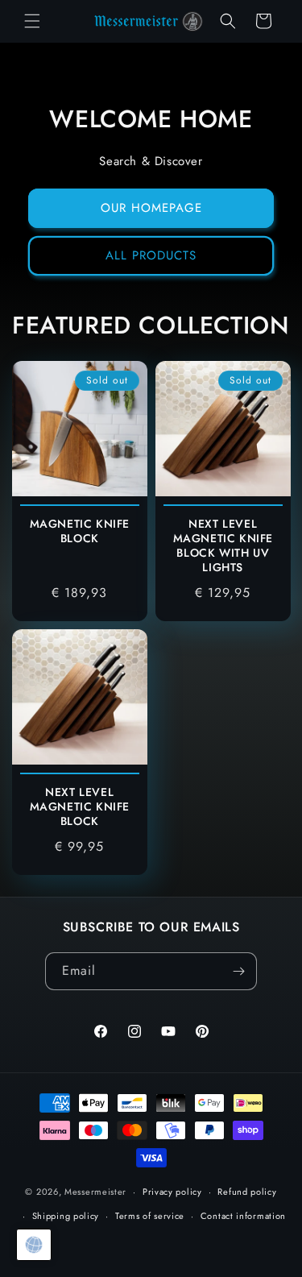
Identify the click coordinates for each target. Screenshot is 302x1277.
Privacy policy (172, 1191)
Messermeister (95, 1191)
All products (151, 255)
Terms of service (149, 1215)
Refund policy (246, 1191)
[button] (32, 21)
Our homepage (151, 208)
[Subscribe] (238, 971)
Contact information (243, 1215)
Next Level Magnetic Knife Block (80, 806)
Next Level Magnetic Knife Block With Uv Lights (222, 545)
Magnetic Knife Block (80, 530)
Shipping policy (66, 1215)
